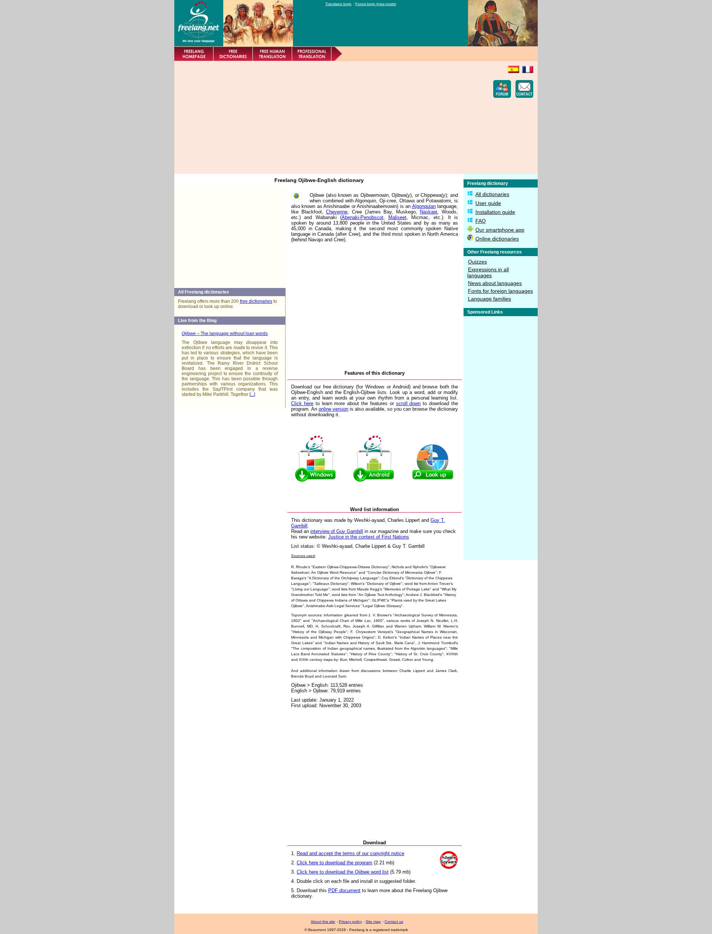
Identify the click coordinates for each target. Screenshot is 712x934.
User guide (488, 203)
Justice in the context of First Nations (368, 537)
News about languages (495, 283)
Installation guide (495, 212)
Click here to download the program (334, 862)
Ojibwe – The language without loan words (225, 333)
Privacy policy (350, 922)
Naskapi (428, 212)
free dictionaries (256, 301)
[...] (252, 394)
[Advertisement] (314, 117)
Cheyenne (336, 212)
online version (333, 409)
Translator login (338, 4)
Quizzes (477, 262)
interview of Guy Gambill (336, 531)
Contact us (394, 922)
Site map (373, 922)
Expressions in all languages (488, 272)
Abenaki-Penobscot (362, 217)
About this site (323, 922)
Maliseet (397, 217)
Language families (489, 299)
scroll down (408, 403)
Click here (302, 403)
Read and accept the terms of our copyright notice (350, 853)
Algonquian (424, 206)
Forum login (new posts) (375, 4)
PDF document (344, 890)
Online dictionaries (497, 239)
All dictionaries (492, 194)
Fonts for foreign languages (500, 291)
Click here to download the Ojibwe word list (343, 872)
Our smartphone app (499, 230)
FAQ (480, 221)
